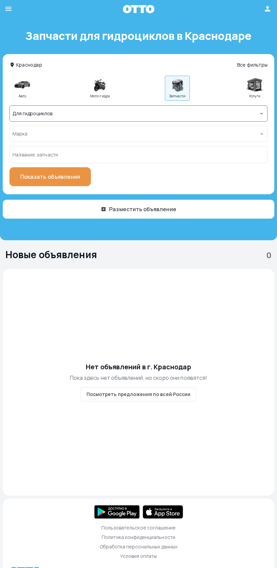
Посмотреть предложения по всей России (138, 394)
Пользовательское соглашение (138, 527)
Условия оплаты (138, 556)
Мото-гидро (99, 96)
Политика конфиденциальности (138, 537)
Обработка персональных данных (139, 546)
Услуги (254, 96)
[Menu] (64, 9)
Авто (22, 96)
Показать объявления (50, 176)
